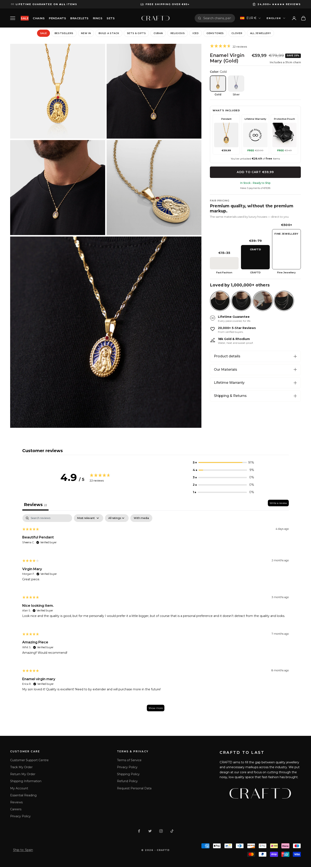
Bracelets (79, 18)
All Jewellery (260, 33)
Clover (236, 33)
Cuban (158, 33)
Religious (178, 33)
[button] (223, 462)
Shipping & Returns (230, 396)
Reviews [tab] (35, 504)
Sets (111, 18)
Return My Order (22, 774)
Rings (98, 18)
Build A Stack (109, 33)
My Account (19, 788)
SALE (25, 18)
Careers (15, 809)
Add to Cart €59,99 (255, 172)
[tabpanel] (155, 614)
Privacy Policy (20, 816)
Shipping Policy (128, 774)
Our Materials (225, 369)
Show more (156, 708)
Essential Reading (23, 795)
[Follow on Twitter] (150, 831)
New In (86, 33)
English (274, 18)
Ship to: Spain (23, 850)
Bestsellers (64, 33)
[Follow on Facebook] (139, 831)
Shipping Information (25, 781)
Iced (196, 33)
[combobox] (217, 18)
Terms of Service (129, 760)
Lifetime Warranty (229, 383)
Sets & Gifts (136, 33)
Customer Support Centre (29, 760)
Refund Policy (127, 781)
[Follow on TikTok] (172, 831)
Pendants (57, 18)
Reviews (16, 802)
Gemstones (215, 33)
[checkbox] (141, 518)
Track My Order (21, 767)
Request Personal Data (134, 788)
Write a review (278, 503)
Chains (39, 18)
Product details (227, 356)
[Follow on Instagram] (161, 831)
